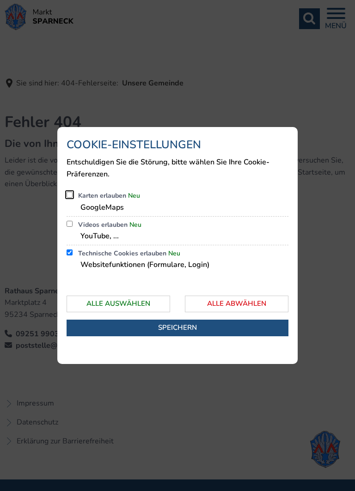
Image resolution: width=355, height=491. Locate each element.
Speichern (177, 327)
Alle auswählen (118, 303)
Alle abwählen (236, 303)
